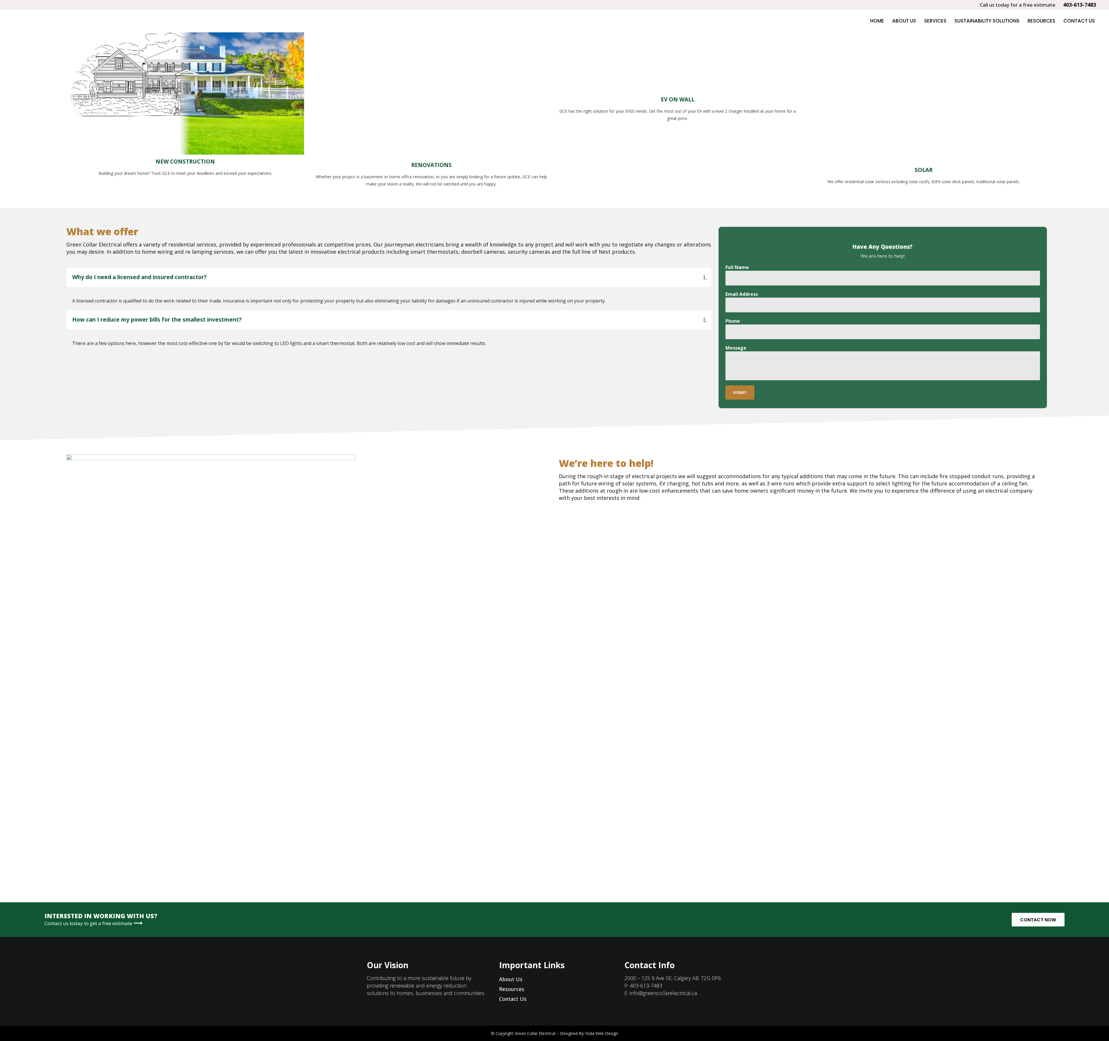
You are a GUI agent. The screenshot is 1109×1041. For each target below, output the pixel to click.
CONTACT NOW (1038, 919)
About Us (510, 979)
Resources (511, 989)
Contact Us (512, 998)
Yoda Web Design (601, 1033)
